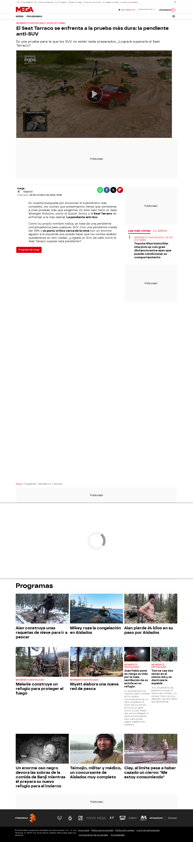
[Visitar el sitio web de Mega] (101, 818)
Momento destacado (30, 680)
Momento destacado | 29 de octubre (153, 238)
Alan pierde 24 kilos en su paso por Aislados (148, 630)
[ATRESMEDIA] (25, 818)
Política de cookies (124, 830)
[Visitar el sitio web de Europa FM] (133, 818)
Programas (34, 16)
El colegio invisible (111, 2)
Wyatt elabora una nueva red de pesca (94, 686)
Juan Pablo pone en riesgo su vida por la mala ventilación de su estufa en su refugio (136, 678)
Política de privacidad (102, 830)
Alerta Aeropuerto (46, 2)
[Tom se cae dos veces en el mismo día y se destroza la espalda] (164, 654)
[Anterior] (18, 2)
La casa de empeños (129, 2)
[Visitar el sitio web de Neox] (80, 818)
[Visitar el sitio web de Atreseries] (112, 818)
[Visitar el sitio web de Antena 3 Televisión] (59, 818)
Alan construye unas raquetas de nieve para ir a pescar (41, 632)
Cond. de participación (148, 830)
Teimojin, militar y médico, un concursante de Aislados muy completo (95, 772)
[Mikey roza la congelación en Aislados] (96, 609)
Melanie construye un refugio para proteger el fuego (39, 688)
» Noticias (57, 484)
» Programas (29, 484)
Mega (19, 484)
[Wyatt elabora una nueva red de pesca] (96, 662)
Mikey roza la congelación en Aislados (95, 630)
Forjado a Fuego (75, 2)
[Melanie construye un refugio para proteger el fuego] (42, 662)
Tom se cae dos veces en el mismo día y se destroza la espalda (162, 677)
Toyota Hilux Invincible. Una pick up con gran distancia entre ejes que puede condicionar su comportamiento (152, 250)
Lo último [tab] (160, 230)
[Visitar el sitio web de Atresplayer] (158, 818)
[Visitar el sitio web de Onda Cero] (122, 818)
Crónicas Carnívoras (92, 2)
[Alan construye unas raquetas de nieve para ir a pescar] (42, 609)
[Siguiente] (175, 2)
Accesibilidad (118, 835)
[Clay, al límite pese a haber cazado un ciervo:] (150, 749)
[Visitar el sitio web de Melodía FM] (143, 818)
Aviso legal (83, 830)
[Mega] (34, 10)
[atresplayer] (167, 10)
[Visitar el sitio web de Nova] (91, 818)
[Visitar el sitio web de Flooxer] (172, 818)
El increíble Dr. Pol (29, 2)
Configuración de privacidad (93, 835)
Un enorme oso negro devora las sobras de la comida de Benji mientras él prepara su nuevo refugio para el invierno (40, 777)
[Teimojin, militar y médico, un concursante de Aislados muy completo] (96, 749)
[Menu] (173, 16)
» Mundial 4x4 (44, 484)
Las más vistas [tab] (139, 230)
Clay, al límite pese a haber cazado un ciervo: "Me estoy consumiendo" (150, 772)
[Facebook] (18, 191)
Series (20, 16)
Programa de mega (29, 250)
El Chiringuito (61, 2)
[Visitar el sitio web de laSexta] (70, 818)
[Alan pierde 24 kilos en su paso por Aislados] (150, 609)
